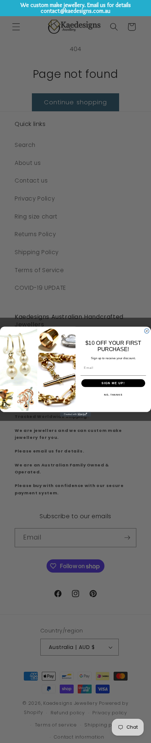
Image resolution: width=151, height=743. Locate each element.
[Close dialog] (146, 330)
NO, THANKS (113, 394)
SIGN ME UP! (113, 383)
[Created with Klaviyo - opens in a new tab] (75, 414)
